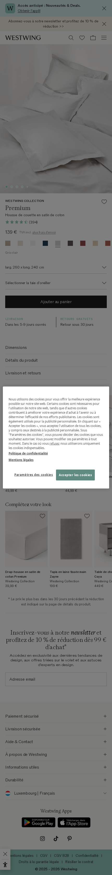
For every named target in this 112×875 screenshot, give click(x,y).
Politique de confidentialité (28, 453)
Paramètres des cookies (33, 475)
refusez (54, 443)
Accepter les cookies (75, 475)
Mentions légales (21, 460)
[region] (56, 437)
